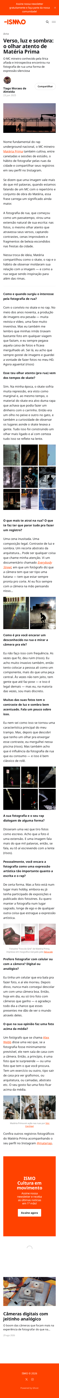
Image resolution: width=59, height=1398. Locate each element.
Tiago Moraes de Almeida (14, 90)
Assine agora (29, 1212)
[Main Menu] (53, 21)
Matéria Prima (13, 151)
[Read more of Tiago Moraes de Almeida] (7, 80)
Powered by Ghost (29, 1387)
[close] (55, 7)
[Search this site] (47, 22)
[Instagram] (32, 1379)
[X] (26, 1379)
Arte (6, 34)
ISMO (25, 1373)
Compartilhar (45, 86)
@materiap (44, 1143)
